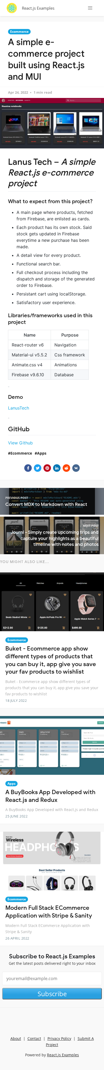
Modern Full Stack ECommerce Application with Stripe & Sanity (48, 911)
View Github (20, 442)
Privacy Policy (59, 1038)
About (15, 1038)
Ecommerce (19, 31)
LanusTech (18, 408)
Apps (41, 453)
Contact (34, 1038)
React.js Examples (38, 8)
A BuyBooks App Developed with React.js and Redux (50, 796)
